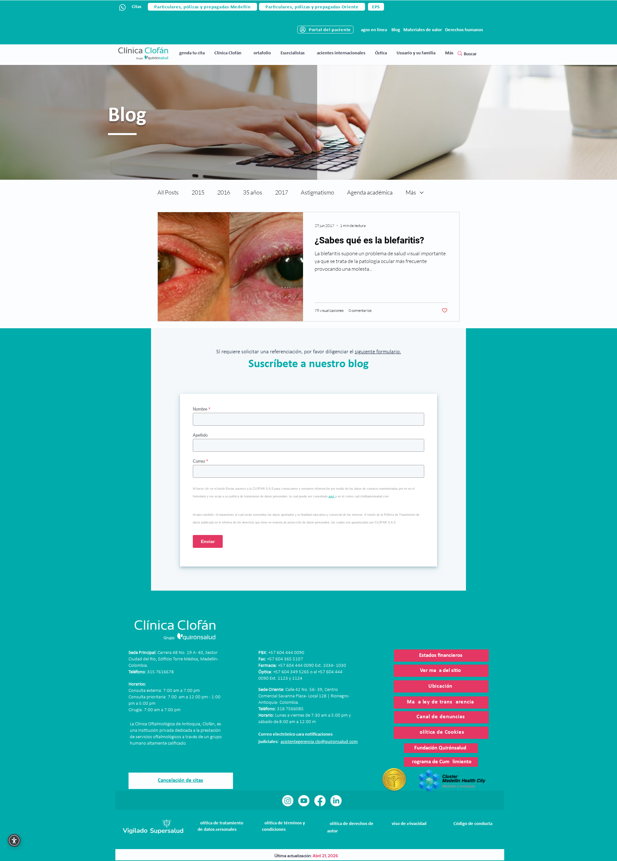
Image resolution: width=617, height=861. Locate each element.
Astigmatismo (317, 192)
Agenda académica (370, 192)
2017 (281, 192)
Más (411, 192)
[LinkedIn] (336, 800)
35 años (252, 192)
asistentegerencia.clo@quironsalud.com (319, 741)
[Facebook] (320, 800)
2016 (223, 192)
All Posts (168, 192)
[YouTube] (303, 800)
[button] (228, 53)
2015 (198, 192)
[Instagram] (287, 800)
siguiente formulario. (378, 352)
